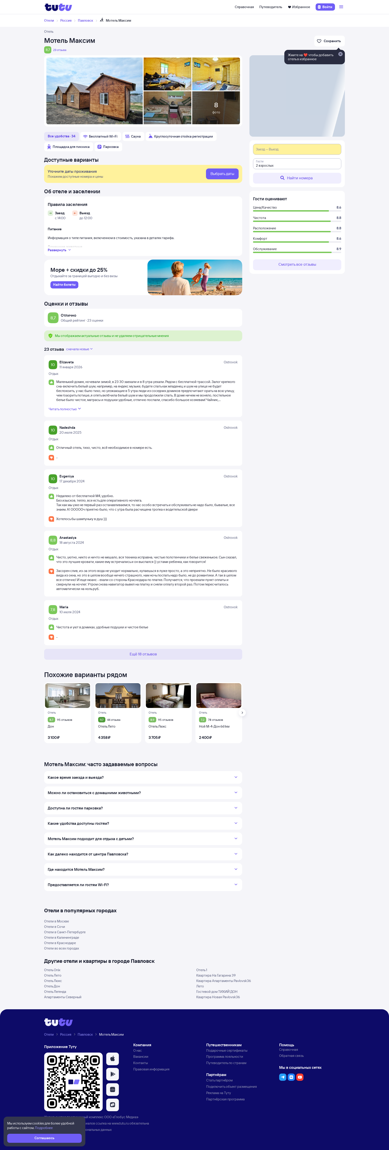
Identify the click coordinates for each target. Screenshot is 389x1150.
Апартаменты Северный (62, 997)
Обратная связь (291, 1055)
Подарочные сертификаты (226, 1050)
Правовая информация (151, 1069)
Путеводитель (270, 7)
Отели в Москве (56, 921)
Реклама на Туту (218, 1093)
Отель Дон (52, 986)
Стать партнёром (219, 1080)
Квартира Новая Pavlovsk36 (218, 997)
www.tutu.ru (120, 1123)
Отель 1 (201, 970)
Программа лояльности (224, 1056)
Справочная (244, 7)
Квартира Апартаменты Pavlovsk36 (223, 981)
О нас (137, 1050)
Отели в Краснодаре (60, 943)
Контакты (140, 1063)
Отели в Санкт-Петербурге (65, 932)
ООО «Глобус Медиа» (121, 1117)
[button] (112, 1059)
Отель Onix (52, 970)
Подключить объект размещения (231, 1086)
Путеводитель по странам (226, 1063)
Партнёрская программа (225, 1099)
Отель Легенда (55, 991)
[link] (64, 284)
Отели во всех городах (61, 948)
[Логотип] (58, 7)
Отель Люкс (53, 981)
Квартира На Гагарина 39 (216, 975)
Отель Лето (52, 975)
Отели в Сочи (54, 926)
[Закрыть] (340, 54)
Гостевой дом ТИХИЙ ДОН (216, 991)
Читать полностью (63, 409)
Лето (200, 986)
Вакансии (140, 1056)
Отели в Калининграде (61, 937)
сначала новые (77, 349)
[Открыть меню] (342, 7)
